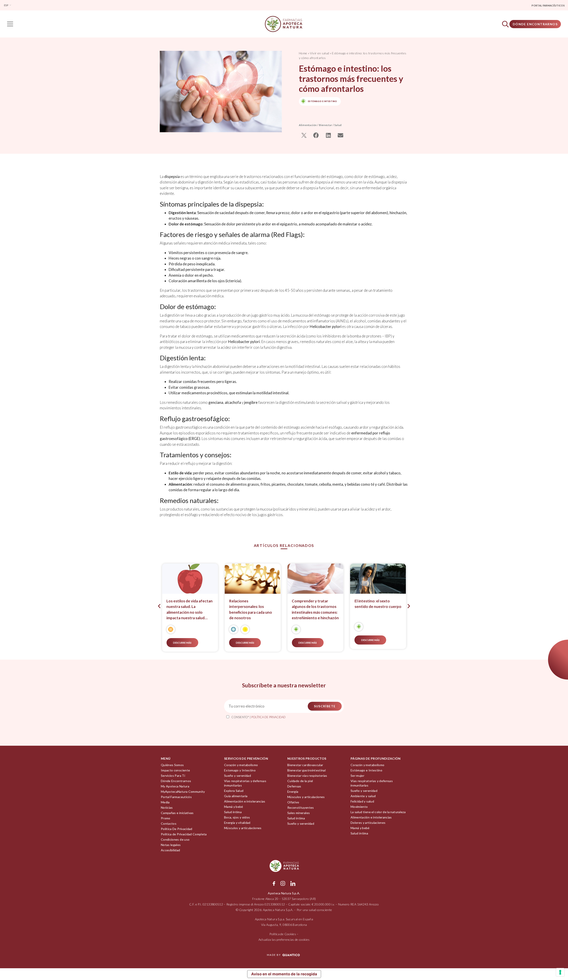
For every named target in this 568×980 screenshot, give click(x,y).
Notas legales (171, 845)
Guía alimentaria (236, 796)
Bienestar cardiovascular (305, 765)
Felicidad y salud (362, 801)
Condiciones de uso (175, 839)
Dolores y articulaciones (368, 822)
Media (165, 802)
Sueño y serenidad (237, 775)
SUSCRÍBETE (325, 706)
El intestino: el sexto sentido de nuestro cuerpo (378, 604)
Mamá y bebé (233, 806)
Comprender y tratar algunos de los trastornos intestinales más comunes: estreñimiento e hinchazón (315, 609)
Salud (338, 125)
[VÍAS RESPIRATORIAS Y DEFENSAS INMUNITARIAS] (233, 629)
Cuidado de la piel (300, 781)
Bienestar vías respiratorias (307, 775)
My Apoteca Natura (175, 786)
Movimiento (359, 806)
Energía (292, 791)
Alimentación (308, 125)
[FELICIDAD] (245, 629)
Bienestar (325, 125)
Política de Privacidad (268, 717)
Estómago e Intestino (366, 770)
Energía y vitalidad (237, 822)
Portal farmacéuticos (548, 5)
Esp (6, 5)
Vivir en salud (319, 53)
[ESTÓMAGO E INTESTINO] (296, 629)
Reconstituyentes (300, 807)
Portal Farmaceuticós (176, 797)
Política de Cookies (282, 934)
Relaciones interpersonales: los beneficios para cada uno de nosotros (250, 609)
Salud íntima (233, 812)
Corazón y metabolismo (241, 765)
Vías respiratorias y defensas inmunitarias (245, 783)
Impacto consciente (175, 770)
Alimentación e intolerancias (244, 801)
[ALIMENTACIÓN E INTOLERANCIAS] (170, 629)
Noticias (167, 807)
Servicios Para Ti (173, 775)
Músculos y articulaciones (243, 828)
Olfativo (293, 802)
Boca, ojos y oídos (237, 817)
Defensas (294, 786)
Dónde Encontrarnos (535, 24)
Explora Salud (234, 791)
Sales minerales (298, 813)
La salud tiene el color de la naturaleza (378, 812)
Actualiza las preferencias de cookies (284, 939)
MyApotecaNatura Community (183, 791)
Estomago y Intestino (240, 770)
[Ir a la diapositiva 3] (276, 656)
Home (303, 53)
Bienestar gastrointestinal (306, 770)
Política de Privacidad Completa (184, 834)
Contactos (168, 823)
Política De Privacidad (176, 829)
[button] (304, 135)
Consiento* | (258, 717)
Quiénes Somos (172, 765)
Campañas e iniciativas (177, 813)
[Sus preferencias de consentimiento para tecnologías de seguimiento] (560, 972)
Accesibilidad (170, 850)
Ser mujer (357, 775)
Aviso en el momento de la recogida (284, 974)
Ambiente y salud (363, 796)
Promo (165, 818)
